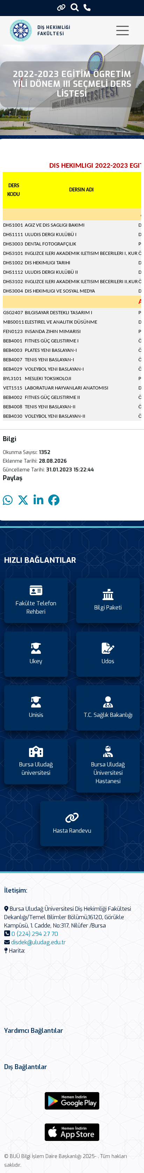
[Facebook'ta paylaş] (53, 500)
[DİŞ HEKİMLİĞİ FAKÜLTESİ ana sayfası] (20, 30)
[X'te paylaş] (23, 500)
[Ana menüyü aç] (122, 30)
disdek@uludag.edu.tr (38, 942)
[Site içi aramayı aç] (75, 7)
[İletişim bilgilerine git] (87, 8)
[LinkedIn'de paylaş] (38, 500)
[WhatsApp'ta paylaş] (8, 500)
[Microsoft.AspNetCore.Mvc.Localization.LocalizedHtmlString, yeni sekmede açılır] (72, 1101)
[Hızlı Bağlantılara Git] (61, 7)
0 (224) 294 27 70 (35, 934)
